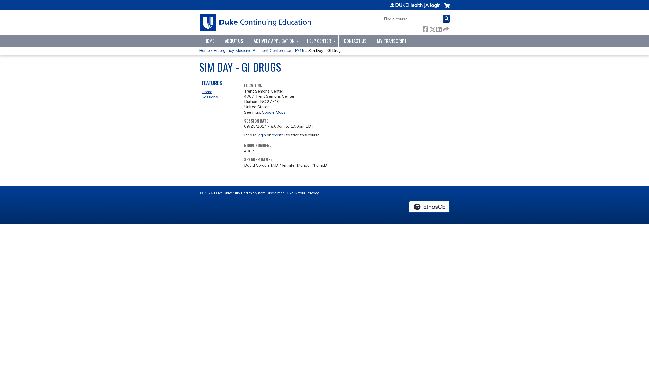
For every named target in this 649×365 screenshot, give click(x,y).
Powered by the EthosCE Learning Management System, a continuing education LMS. (429, 207)
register (278, 134)
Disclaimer (275, 193)
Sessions (210, 96)
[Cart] (447, 8)
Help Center (319, 40)
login (262, 134)
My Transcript (392, 40)
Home (209, 40)
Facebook (425, 28)
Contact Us (355, 40)
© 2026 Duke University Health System (233, 193)
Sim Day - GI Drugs (325, 50)
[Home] (255, 22)
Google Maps (274, 112)
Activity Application (274, 40)
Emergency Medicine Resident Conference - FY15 (259, 50)
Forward (445, 28)
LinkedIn (438, 28)
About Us (234, 40)
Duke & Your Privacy (302, 193)
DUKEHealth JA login (417, 5)
